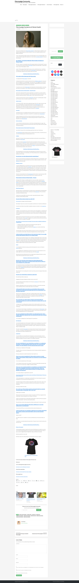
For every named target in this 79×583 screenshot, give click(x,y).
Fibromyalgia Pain (53, 103)
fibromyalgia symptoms (39, 515)
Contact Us (52, 132)
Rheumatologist (24, 118)
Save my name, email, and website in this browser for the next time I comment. (30, 567)
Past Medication (18, 320)
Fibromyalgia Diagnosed (54, 91)
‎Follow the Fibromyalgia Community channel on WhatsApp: (56, 57)
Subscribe (60, 51)
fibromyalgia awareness (19, 515)
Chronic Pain (52, 85)
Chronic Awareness (18, 25)
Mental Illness (27, 25)
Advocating (18, 110)
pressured (17, 240)
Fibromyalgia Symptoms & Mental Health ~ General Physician (25, 90)
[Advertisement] (39, 12)
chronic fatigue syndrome (22, 514)
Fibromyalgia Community (22, 1)
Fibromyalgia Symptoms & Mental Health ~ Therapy (26, 177)
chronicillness (23, 521)
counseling (37, 108)
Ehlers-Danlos (53, 89)
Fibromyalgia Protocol (54, 104)
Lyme (51, 119)
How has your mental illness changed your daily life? (26, 274)
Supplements (18, 333)
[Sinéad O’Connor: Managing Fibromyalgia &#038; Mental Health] (21, 495)
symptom (33, 145)
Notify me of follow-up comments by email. (23, 570)
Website (17, 562)
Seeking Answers (18, 101)
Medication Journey (19, 163)
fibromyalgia (30, 65)
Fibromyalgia (25, 4)
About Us (61, 4)
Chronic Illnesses (49, 4)
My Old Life (18, 208)
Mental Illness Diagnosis (20, 188)
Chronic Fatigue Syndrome (55, 84)
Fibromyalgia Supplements (54, 107)
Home (21, 4)
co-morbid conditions (39, 56)
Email (17, 558)
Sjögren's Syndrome (53, 124)
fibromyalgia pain (33, 515)
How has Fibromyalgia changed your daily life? (25, 198)
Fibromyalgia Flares (53, 100)
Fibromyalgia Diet (53, 99)
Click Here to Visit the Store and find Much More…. (31, 149)
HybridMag (62, 581)
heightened (40, 294)
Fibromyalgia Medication (54, 102)
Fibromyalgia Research (54, 106)
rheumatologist (42, 113)
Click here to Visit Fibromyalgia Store (22, 476)
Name (17, 554)
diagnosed (31, 97)
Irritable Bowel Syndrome (54, 116)
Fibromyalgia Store (56, 4)
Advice (17, 244)
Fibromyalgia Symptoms (32, 4)
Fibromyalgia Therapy (54, 111)
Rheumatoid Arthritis (54, 123)
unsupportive (44, 206)
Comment (18, 543)
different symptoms (38, 81)
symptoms (32, 50)
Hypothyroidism (53, 115)
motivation (36, 281)
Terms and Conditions (54, 140)
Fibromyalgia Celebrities (54, 95)
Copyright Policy (53, 133)
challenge (22, 267)
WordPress (57, 581)
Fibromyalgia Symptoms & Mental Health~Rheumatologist (25, 127)
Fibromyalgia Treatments (41, 4)
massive (17, 248)
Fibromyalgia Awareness (54, 94)
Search (52, 63)
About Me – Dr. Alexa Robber (55, 129)
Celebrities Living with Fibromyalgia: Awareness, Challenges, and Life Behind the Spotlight (41, 499)
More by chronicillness (24, 523)
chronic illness (29, 514)
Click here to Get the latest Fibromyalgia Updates (23, 471)
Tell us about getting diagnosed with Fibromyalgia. (26, 76)
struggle (37, 251)
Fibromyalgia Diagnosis (54, 98)
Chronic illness (53, 83)
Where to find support (19, 427)
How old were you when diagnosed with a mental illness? (27, 156)
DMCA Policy (53, 136)
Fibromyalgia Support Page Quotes (56, 137)
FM (28, 95)
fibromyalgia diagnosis (27, 515)
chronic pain (34, 514)
